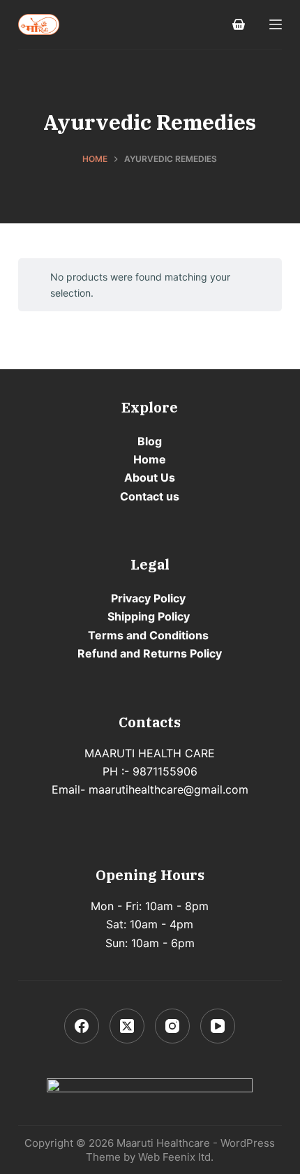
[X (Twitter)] (127, 1026)
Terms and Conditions (148, 635)
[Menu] (275, 24)
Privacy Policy (148, 598)
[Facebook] (81, 1026)
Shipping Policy (148, 616)
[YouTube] (217, 1026)
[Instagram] (172, 1026)
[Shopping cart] (238, 24)
